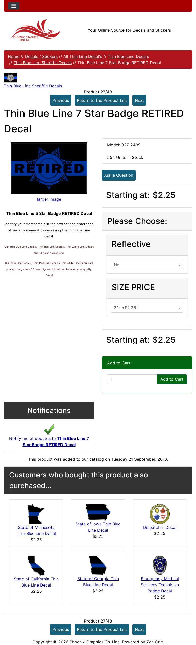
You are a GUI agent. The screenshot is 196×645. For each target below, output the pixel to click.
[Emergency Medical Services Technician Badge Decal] (160, 565)
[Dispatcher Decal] (160, 513)
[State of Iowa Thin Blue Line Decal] (98, 512)
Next (139, 100)
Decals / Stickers (41, 56)
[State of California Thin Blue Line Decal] (36, 565)
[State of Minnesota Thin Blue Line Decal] (36, 513)
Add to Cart (171, 379)
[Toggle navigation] (13, 6)
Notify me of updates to (49, 441)
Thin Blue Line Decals (128, 56)
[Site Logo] (35, 30)
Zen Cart (155, 641)
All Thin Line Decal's (82, 56)
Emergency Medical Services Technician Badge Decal (160, 584)
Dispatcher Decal (159, 527)
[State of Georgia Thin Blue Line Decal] (98, 565)
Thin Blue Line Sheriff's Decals (43, 62)
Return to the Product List (102, 100)
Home (13, 56)
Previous (60, 100)
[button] (186, 620)
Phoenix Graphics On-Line (95, 641)
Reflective (131, 244)
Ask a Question (118, 175)
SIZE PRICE (133, 287)
